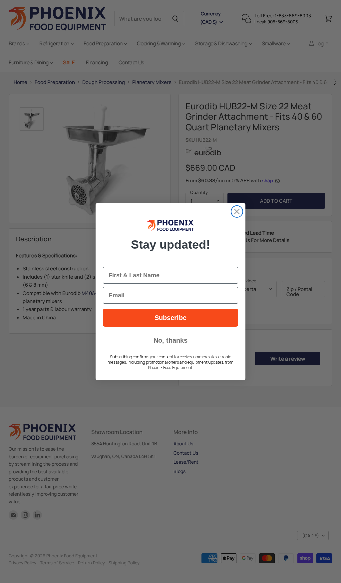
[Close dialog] (237, 211)
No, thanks (170, 340)
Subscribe (170, 317)
